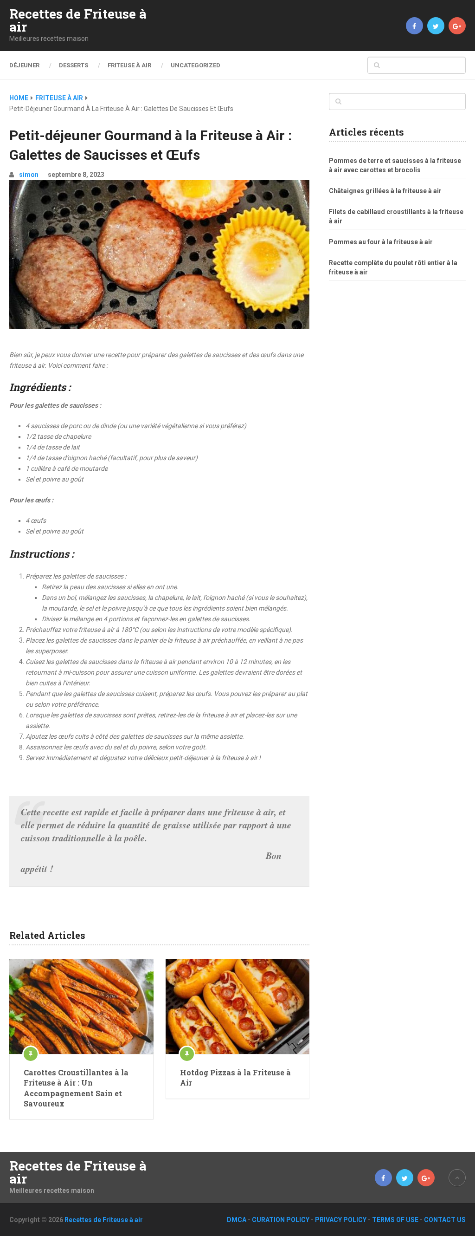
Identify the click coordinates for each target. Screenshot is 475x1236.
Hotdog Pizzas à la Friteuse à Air (235, 1077)
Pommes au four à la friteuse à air (381, 242)
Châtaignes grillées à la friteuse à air (385, 191)
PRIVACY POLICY (340, 1219)
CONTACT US (445, 1219)
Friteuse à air (129, 65)
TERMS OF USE (395, 1219)
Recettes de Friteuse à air (78, 20)
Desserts (73, 65)
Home (18, 98)
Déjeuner (24, 65)
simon (29, 174)
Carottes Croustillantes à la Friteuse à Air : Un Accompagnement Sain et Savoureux (76, 1087)
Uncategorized (195, 65)
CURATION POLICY (280, 1219)
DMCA (236, 1219)
